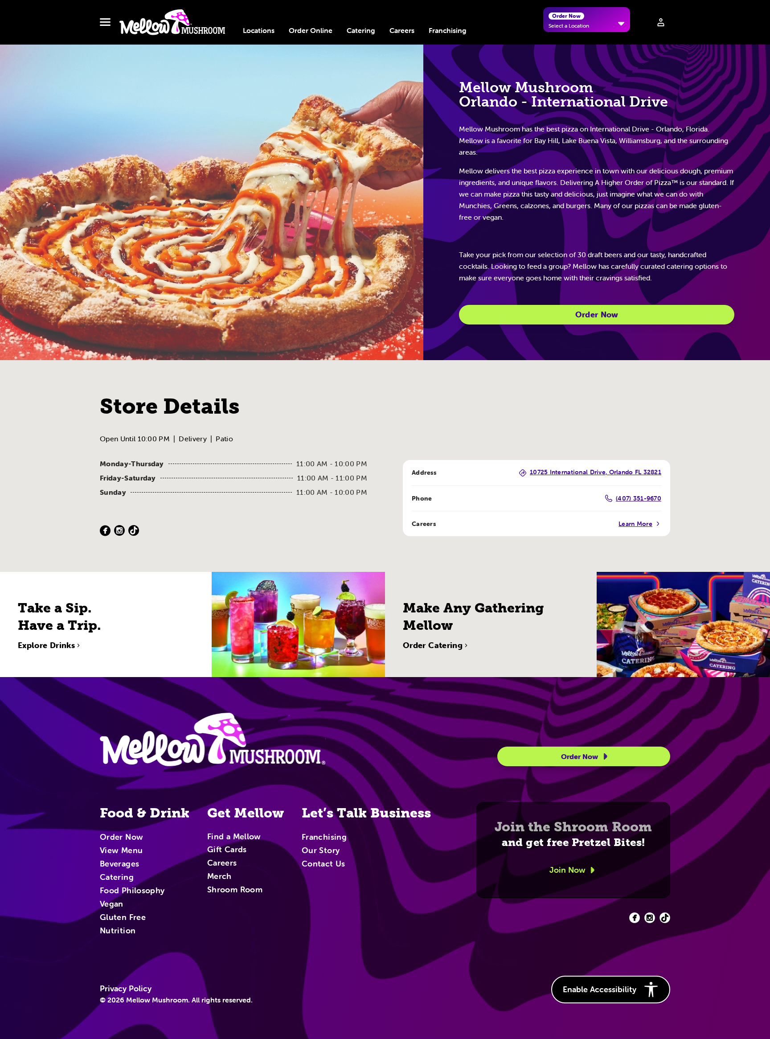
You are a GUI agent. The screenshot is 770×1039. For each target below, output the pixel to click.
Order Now (596, 314)
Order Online (310, 30)
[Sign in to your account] (660, 22)
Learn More (635, 523)
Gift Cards (227, 850)
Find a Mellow (234, 837)
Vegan (111, 904)
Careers (401, 30)
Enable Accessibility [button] (599, 989)
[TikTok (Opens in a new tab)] (133, 530)
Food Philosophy (132, 891)
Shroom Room (234, 890)
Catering (361, 30)
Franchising (448, 30)
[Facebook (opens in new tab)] (634, 917)
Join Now (567, 870)
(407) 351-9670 (638, 498)
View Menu (121, 850)
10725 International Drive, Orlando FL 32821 (595, 472)
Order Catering (433, 645)
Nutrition (117, 931)
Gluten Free (123, 917)
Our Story (321, 850)
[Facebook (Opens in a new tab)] (105, 530)
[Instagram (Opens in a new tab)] (119, 530)
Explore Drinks (46, 645)
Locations (258, 30)
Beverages (119, 864)
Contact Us (323, 864)
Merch (219, 876)
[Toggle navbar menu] (105, 22)
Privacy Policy (126, 989)
